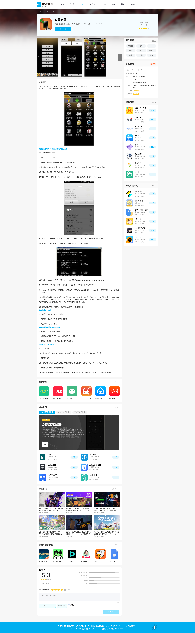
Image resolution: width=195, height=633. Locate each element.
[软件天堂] (129, 137)
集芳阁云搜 (139, 126)
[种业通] (129, 174)
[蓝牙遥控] (84, 457)
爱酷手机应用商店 (141, 210)
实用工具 (131, 46)
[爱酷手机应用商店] (129, 212)
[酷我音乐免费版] (129, 110)
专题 (113, 4)
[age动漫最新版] (129, 230)
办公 (130, 50)
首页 (63, 4)
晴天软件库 (139, 154)
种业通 (137, 172)
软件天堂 (138, 136)
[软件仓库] (129, 119)
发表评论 (111, 611)
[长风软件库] (129, 193)
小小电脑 (138, 145)
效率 (151, 55)
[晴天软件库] (129, 156)
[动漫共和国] (129, 203)
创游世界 (138, 237)
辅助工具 (151, 50)
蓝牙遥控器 (52, 465)
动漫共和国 (139, 201)
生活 (141, 46)
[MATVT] (42, 457)
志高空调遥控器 (95, 465)
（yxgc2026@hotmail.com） (114, 626)
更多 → (117, 382)
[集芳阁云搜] (129, 128)
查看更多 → (116, 489)
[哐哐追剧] (129, 221)
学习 (151, 46)
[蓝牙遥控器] (42, 467)
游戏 (72, 4)
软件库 (93, 4)
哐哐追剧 (138, 219)
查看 (74, 457)
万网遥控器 (93, 475)
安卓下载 (63, 29)
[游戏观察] (45, 4)
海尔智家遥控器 (53, 475)
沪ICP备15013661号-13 (116, 629)
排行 (123, 4)
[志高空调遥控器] (84, 467)
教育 (130, 55)
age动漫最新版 (140, 228)
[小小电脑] (129, 147)
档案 (133, 4)
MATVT (50, 455)
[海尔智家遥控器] (42, 477)
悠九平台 (138, 163)
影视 (141, 55)
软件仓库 (138, 117)
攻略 (104, 4)
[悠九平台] (129, 165)
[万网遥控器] (84, 477)
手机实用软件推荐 (141, 50)
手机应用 (47, 11)
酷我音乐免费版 (140, 108)
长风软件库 (139, 192)
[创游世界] (129, 239)
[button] (39, 57)
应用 (82, 4)
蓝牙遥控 (92, 455)
